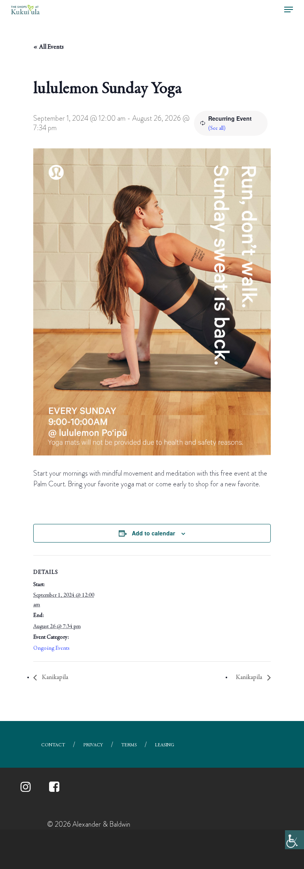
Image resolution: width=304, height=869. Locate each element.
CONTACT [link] (53, 745)
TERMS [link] (129, 745)
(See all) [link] (217, 128)
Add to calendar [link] (153, 533)
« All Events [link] (48, 47)
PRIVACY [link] (93, 745)
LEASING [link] (164, 745)
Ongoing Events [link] (51, 648)
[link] (294, 839)
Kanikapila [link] (54, 677)
